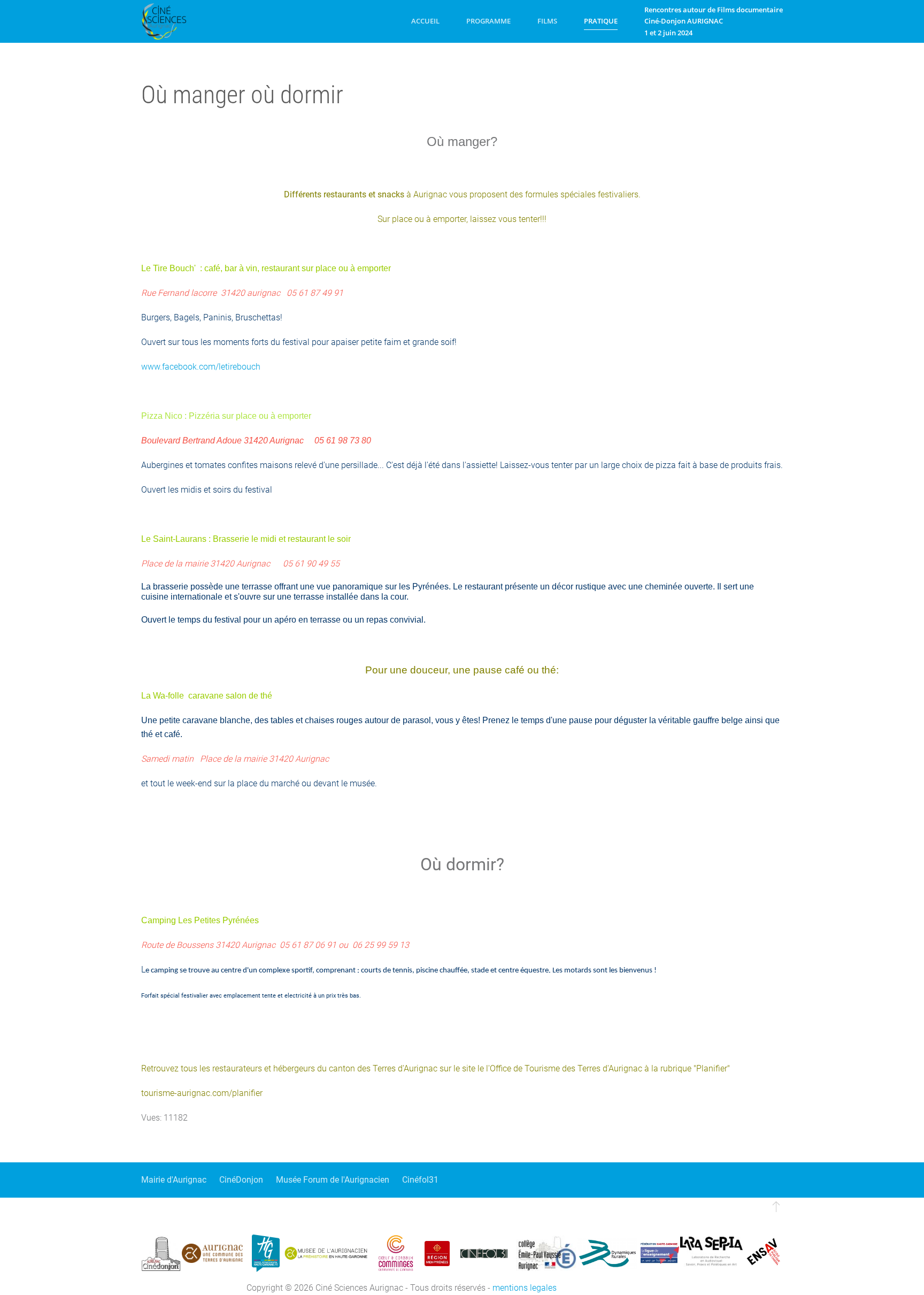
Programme (488, 21)
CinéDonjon (241, 1180)
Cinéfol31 (420, 1180)
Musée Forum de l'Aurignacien (332, 1180)
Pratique (601, 21)
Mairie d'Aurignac (173, 1180)
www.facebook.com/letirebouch (200, 367)
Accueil (425, 21)
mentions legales (524, 1288)
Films (547, 21)
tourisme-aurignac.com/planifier (202, 1093)
